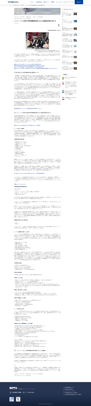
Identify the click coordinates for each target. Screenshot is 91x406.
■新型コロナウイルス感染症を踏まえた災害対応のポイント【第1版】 (27, 125)
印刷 (58, 25)
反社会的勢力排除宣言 (69, 389)
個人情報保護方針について (70, 387)
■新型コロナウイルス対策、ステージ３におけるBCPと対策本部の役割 (27, 64)
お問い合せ (79, 2)
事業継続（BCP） (28, 373)
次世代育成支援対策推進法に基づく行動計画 (73, 394)
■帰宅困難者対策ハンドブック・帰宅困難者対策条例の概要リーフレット (28, 108)
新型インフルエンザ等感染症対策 (38, 373)
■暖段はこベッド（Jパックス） (20, 184)
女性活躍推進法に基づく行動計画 (71, 392)
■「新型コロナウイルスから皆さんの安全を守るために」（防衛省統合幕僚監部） (29, 173)
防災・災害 (16, 373)
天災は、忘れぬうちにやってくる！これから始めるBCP (23, 18)
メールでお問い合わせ (30, 392)
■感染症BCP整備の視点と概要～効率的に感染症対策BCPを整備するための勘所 (29, 65)
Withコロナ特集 (22, 373)
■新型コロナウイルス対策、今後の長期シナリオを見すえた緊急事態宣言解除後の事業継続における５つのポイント (36, 68)
